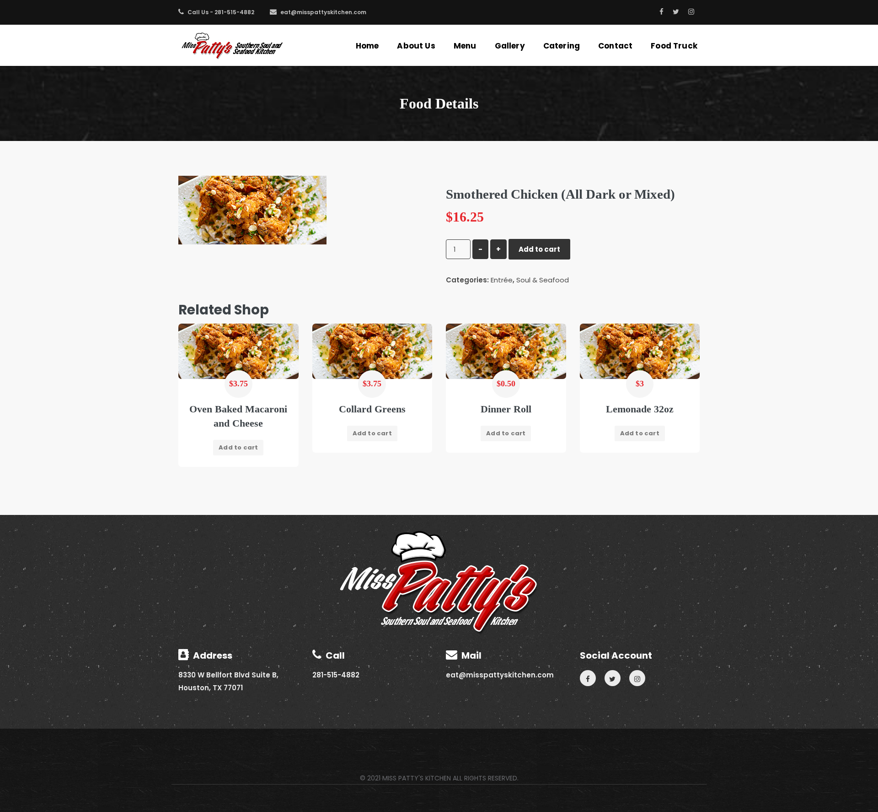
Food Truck (674, 45)
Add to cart (539, 249)
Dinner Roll (506, 409)
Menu (465, 45)
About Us (416, 45)
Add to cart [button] (238, 447)
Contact (615, 45)
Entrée (502, 280)
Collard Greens (372, 409)
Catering (561, 45)
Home (367, 45)
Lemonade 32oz (640, 409)
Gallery (510, 45)
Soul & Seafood (542, 280)
